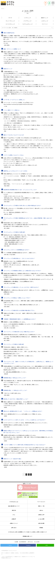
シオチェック (44, 21)
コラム (13, 514)
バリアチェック (27, 21)
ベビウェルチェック (27, 24)
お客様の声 (14, 519)
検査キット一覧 (41, 506)
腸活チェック (44, 18)
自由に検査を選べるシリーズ (13, 506)
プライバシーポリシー (29, 556)
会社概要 (16, 541)
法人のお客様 (36, 541)
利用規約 (3, 557)
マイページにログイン (9, 176)
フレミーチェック (10, 21)
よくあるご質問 (41, 519)
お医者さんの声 (41, 514)
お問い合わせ (13, 527)
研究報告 (41, 527)
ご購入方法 (14, 510)
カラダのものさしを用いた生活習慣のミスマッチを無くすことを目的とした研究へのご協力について (27, 532)
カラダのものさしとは (13, 501)
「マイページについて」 (17, 184)
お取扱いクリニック (14, 523)
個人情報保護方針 (22, 541)
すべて (10, 18)
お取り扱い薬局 (41, 523)
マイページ (45, 24)
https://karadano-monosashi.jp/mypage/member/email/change (18, 104)
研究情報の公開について (27, 536)
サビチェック (9, 75)
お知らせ (41, 510)
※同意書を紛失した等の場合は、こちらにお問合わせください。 (19, 281)
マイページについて (41, 501)
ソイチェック (27, 18)
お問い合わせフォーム (23, 129)
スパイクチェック (10, 24)
